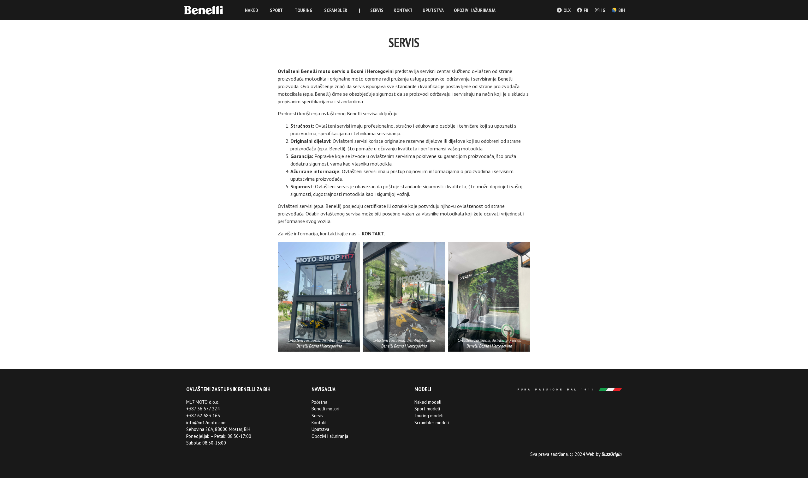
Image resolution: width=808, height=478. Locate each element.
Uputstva (320, 429)
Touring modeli (428, 416)
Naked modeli (427, 402)
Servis (317, 416)
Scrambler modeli (431, 423)
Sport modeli (427, 409)
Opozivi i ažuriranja (330, 436)
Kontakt (319, 423)
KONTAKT (373, 233)
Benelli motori (325, 409)
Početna (319, 402)
